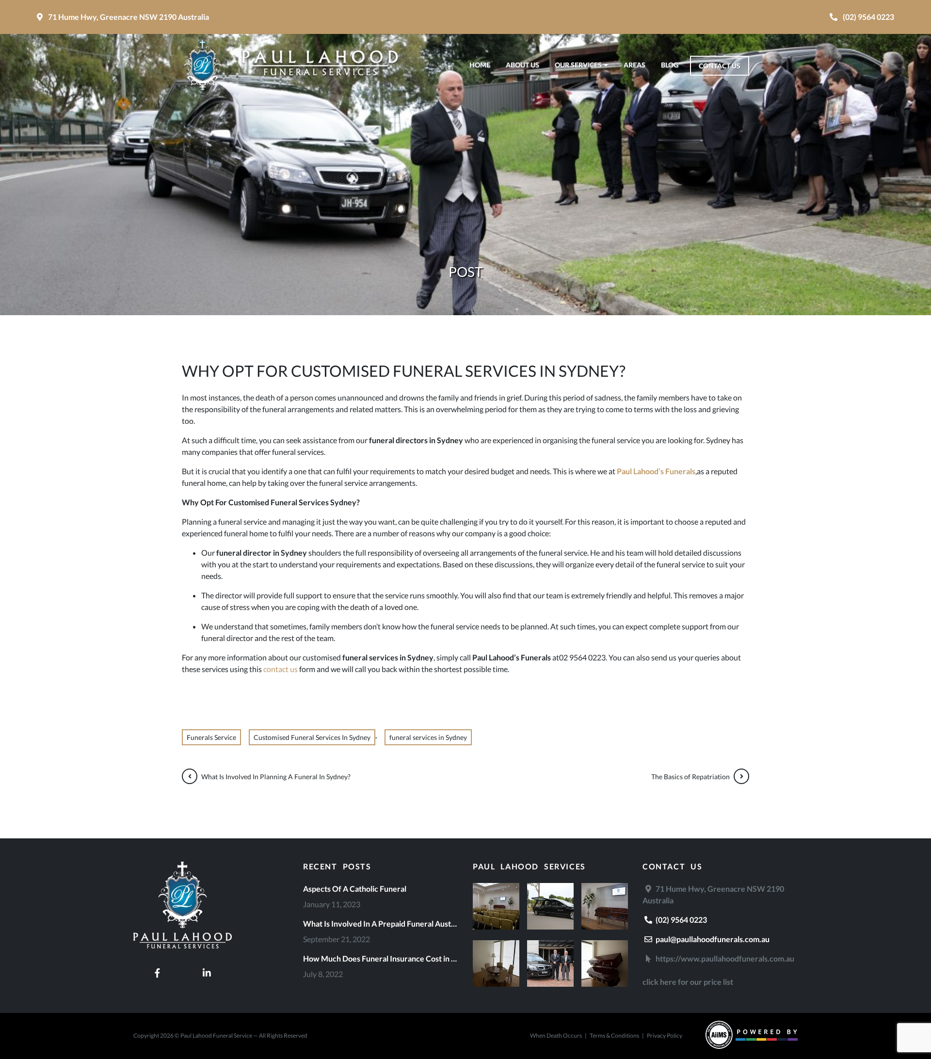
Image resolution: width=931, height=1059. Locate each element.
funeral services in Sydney (428, 737)
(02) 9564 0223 (680, 919)
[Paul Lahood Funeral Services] (182, 957)
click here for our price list (687, 981)
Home (479, 65)
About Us (522, 65)
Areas (634, 65)
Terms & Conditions (614, 1035)
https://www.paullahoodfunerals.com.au (724, 958)
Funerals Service (211, 737)
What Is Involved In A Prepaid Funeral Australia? (380, 923)
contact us (280, 669)
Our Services (578, 65)
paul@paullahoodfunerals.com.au (712, 939)
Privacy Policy (664, 1035)
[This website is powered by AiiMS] (752, 1036)
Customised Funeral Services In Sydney (312, 737)
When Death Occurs (556, 1035)
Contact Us (719, 66)
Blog (669, 65)
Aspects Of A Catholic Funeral (354, 888)
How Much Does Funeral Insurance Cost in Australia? (380, 958)
